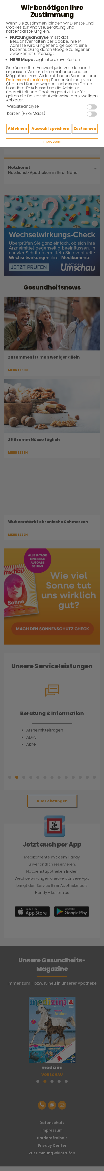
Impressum (52, 141)
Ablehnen (17, 128)
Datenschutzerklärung (28, 80)
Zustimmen (85, 128)
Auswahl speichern (50, 128)
